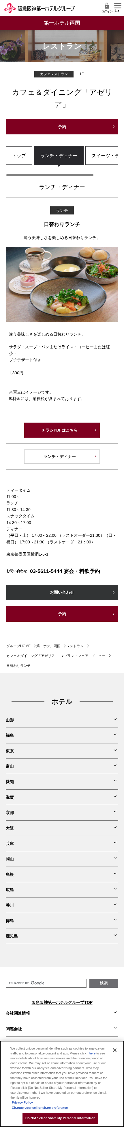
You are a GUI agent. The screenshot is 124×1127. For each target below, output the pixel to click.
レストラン (75, 646)
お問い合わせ (62, 592)
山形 (10, 720)
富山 (10, 766)
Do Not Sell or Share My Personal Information (60, 1118)
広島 (10, 889)
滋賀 (10, 797)
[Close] (114, 1050)
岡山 (10, 858)
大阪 (10, 828)
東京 (10, 751)
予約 (62, 126)
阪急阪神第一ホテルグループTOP (62, 1002)
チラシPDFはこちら (60, 430)
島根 (10, 874)
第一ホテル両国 (48, 646)
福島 (10, 735)
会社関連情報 (18, 1013)
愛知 (10, 781)
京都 (10, 812)
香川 (10, 905)
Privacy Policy (22, 1102)
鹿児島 (12, 936)
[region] (62, 161)
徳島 (10, 920)
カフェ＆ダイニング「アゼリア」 (32, 656)
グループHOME (18, 646)
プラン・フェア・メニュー (85, 656)
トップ (19, 155)
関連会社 (14, 1028)
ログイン (107, 11)
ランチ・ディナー (58, 155)
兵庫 (10, 843)
